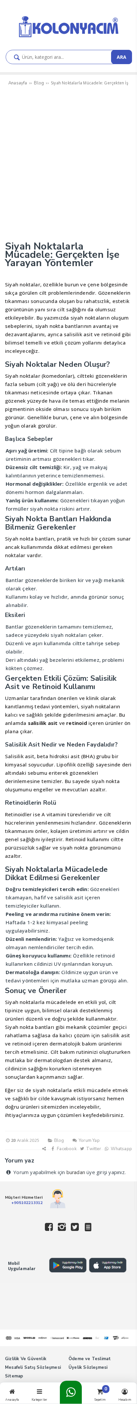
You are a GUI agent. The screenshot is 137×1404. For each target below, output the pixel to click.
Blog (59, 1141)
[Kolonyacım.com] (68, 38)
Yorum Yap (89, 1141)
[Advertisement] (68, 163)
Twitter (93, 1149)
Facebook (66, 1149)
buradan (76, 1172)
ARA (121, 57)
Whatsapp (121, 1149)
